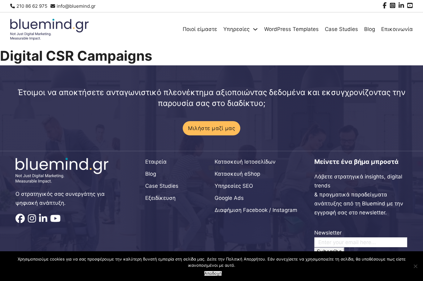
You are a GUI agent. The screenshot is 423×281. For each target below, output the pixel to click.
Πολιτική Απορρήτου (245, 259)
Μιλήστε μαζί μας (211, 128)
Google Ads (229, 198)
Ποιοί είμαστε (200, 29)
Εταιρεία (156, 162)
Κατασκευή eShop (237, 174)
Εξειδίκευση (160, 198)
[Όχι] (415, 266)
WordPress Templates (291, 29)
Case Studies (341, 29)
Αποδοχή (213, 273)
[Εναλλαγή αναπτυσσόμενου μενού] (255, 29)
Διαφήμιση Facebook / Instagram (256, 210)
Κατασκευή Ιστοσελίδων (245, 162)
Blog (369, 29)
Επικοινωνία (397, 29)
